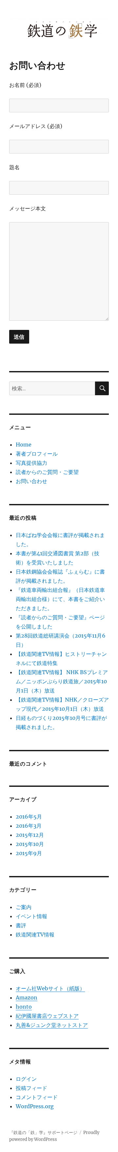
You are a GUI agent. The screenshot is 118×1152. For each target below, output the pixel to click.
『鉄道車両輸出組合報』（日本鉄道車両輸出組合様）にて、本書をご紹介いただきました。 (60, 599)
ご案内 (23, 907)
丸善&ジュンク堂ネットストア (52, 1025)
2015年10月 (30, 844)
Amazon (26, 997)
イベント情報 (31, 916)
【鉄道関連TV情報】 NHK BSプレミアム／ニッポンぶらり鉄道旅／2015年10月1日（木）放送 (62, 681)
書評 (21, 925)
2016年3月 (29, 825)
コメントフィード (37, 1097)
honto (24, 1006)
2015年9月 (29, 853)
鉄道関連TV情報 (35, 934)
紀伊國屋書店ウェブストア (47, 1016)
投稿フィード (31, 1088)
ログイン (26, 1079)
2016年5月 (29, 816)
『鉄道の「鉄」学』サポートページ (43, 1132)
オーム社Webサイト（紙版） (50, 988)
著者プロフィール (37, 453)
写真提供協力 (31, 463)
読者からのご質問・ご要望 (47, 472)
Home (23, 444)
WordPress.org (35, 1106)
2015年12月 (30, 835)
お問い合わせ (31, 481)
